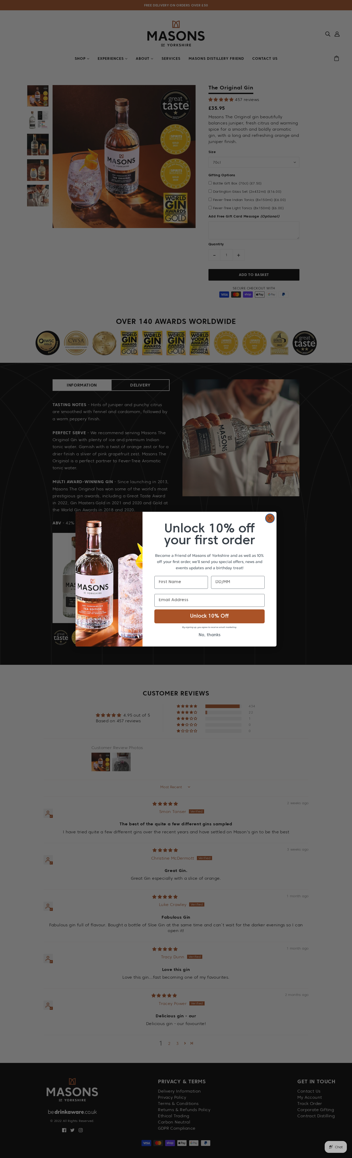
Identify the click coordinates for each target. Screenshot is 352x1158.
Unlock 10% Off (209, 616)
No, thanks (210, 635)
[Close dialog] (269, 518)
